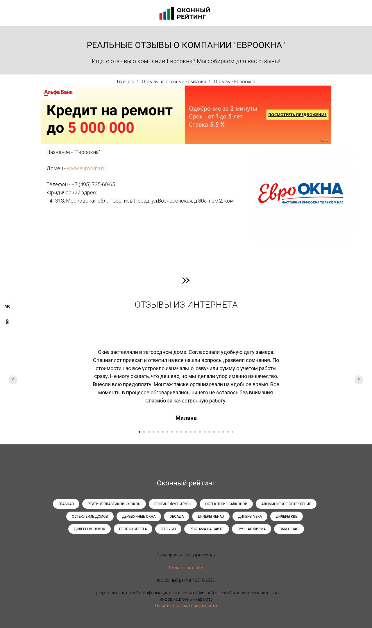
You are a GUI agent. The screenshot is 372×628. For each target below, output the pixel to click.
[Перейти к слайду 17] (214, 432)
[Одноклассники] (7, 321)
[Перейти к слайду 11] (186, 432)
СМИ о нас (289, 529)
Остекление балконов (226, 504)
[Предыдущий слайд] (13, 379)
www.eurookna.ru (86, 168)
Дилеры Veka (250, 517)
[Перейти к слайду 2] (144, 432)
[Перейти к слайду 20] (228, 432)
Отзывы (168, 529)
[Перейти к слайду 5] (158, 432)
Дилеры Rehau (211, 517)
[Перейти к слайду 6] (163, 432)
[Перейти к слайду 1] (139, 432)
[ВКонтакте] (7, 306)
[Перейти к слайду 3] (149, 432)
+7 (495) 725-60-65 (93, 184)
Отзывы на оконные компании (174, 81)
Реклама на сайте (206, 529)
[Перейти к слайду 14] (200, 432)
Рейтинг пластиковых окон (114, 504)
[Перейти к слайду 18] (218, 432)
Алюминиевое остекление (286, 504)
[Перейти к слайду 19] (223, 432)
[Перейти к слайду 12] (191, 432)
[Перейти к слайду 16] (209, 432)
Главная (125, 81)
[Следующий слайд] (359, 379)
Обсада (176, 517)
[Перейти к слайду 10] (181, 432)
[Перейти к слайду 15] (204, 432)
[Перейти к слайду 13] (195, 432)
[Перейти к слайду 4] (153, 432)
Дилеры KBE (286, 517)
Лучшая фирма (251, 529)
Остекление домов (90, 517)
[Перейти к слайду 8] (172, 432)
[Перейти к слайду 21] (232, 432)
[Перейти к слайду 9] (177, 432)
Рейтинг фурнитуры (172, 504)
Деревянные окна (138, 517)
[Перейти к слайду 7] (167, 432)
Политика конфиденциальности (186, 605)
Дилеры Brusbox (89, 529)
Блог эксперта (133, 529)
